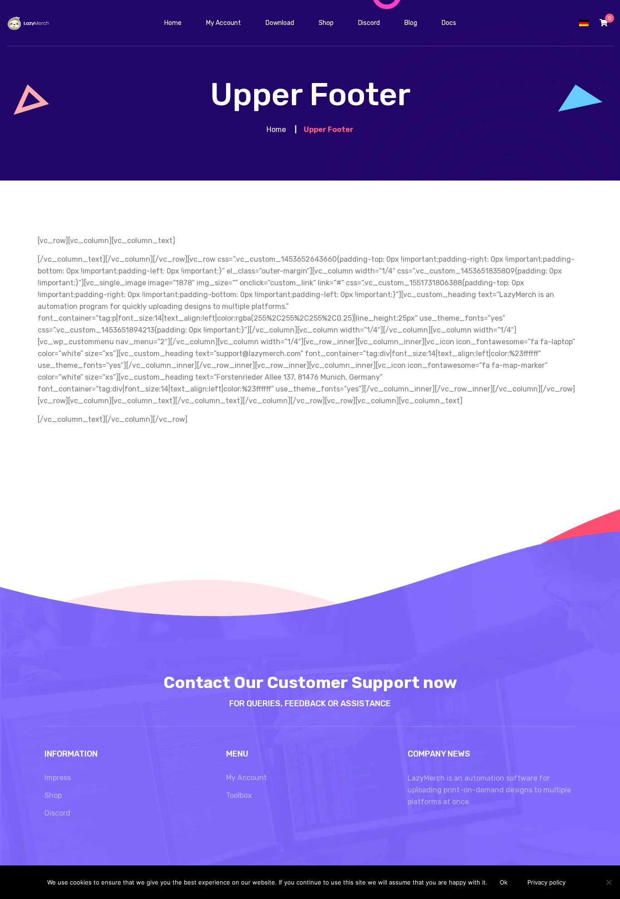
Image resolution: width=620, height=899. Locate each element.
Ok (503, 882)
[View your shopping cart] (604, 23)
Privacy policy (546, 882)
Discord (57, 813)
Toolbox (239, 795)
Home (276, 129)
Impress (57, 777)
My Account (246, 777)
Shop (53, 795)
